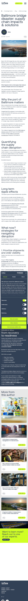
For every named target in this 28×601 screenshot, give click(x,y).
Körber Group (5, 588)
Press (3, 593)
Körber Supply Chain (7, 589)
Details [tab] (14, 276)
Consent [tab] (5, 276)
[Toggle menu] (25, 3)
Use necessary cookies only (14, 327)
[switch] (24, 305)
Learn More (21, 469)
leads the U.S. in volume (8, 111)
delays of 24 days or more (19, 173)
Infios (9, 32)
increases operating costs (11, 207)
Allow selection (14, 323)
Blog (16, 11)
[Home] (1, 11)
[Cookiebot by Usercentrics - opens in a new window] (17, 273)
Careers (3, 591)
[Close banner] (25, 273)
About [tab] (22, 276)
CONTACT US (5, 539)
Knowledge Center (8, 11)
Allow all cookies (14, 319)
